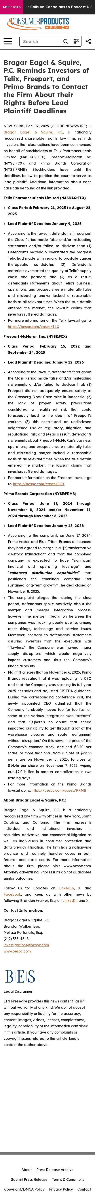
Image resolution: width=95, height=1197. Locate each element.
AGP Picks (12, 7)
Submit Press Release (29, 1179)
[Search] (65, 41)
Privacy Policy (61, 1189)
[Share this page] (88, 41)
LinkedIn (66, 888)
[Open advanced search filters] (76, 41)
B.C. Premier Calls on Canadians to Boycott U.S (50, 7)
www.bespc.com (17, 951)
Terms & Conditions (68, 1179)
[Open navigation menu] (8, 41)
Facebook (12, 894)
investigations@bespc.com (26, 945)
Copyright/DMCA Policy (24, 1189)
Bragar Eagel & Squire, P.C (33, 132)
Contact (84, 1189)
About (26, 1169)
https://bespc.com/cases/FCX (39, 484)
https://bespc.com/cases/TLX (33, 326)
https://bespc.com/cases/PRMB (59, 790)
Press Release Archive (55, 1169)
